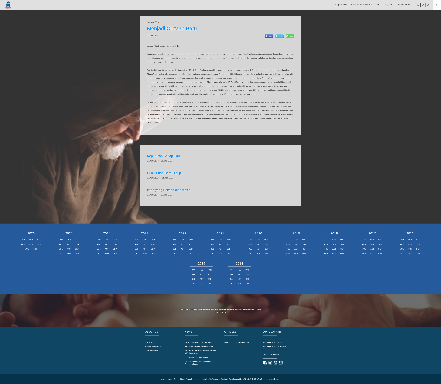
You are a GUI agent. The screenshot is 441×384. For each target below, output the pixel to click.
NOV (69, 254)
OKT (61, 254)
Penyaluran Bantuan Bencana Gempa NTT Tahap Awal (200, 351)
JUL (27, 249)
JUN (39, 244)
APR (23, 244)
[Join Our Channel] (275, 362)
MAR (39, 240)
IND (417, 5)
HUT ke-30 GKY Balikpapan (196, 357)
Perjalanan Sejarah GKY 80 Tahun (199, 342)
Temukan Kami (404, 4)
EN (423, 5)
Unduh (378, 4)
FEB (31, 240)
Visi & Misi (149, 342)
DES (77, 254)
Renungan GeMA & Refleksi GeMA (199, 346)
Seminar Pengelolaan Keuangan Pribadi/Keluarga (198, 362)
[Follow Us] (265, 362)
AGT (35, 249)
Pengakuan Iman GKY (154, 346)
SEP (77, 249)
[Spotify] (281, 362)
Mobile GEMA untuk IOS (273, 342)
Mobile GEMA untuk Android (274, 346)
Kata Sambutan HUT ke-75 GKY (237, 342)
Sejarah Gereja (151, 350)
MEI (31, 244)
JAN (23, 240)
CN (428, 5)
